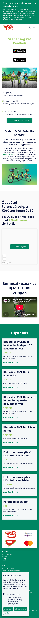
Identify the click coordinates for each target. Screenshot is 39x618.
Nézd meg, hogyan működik (19, 120)
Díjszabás (4, 557)
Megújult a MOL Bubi (8, 568)
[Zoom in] (4, 255)
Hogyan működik (7, 554)
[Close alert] (35, 3)
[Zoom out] (4, 258)
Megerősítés (8, 609)
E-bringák (4, 559)
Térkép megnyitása (20, 247)
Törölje (6, 613)
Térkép (4, 561)
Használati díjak (9, 362)
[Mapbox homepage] (6, 263)
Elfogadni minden (20, 609)
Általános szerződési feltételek (11, 571)
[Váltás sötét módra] (29, 27)
